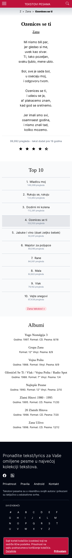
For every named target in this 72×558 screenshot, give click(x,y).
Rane (38, 258)
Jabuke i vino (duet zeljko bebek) (38, 232)
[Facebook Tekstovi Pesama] (4, 475)
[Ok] (35, 148)
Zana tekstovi (35, 308)
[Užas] (22, 148)
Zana (36, 32)
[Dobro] (41, 148)
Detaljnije (11, 551)
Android (39, 484)
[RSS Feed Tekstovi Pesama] (12, 475)
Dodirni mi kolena (38, 207)
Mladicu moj (38, 181)
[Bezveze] (28, 148)
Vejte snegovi (39, 296)
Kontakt (54, 484)
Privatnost (9, 484)
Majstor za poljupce (38, 245)
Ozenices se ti (38, 220)
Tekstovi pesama (12, 491)
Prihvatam (60, 551)
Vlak (38, 283)
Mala (38, 270)
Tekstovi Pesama (37, 4)
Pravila (25, 484)
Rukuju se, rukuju (38, 194)
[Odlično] (47, 148)
